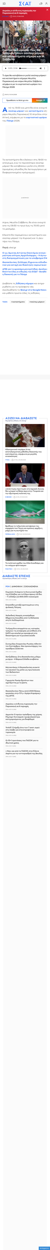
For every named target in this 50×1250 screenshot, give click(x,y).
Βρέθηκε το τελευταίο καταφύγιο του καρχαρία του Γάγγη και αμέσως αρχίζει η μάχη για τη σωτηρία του (23, 528)
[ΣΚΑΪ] (25, 3)
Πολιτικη (8, 569)
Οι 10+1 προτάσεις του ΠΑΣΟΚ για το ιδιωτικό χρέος (22, 742)
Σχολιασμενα (31, 586)
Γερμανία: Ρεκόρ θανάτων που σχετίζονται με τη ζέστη (19, 682)
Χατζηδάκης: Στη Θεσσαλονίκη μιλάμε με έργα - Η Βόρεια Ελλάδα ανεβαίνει (23, 658)
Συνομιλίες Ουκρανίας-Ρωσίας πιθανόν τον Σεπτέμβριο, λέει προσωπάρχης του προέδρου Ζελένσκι (24, 646)
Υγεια (7, 460)
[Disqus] (25, 341)
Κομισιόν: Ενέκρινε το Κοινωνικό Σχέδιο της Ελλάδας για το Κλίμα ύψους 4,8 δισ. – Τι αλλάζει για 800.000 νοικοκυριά (24, 594)
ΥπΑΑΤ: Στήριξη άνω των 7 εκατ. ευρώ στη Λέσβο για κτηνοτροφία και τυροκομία (23, 730)
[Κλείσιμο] (47, 10)
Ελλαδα (5, 16)
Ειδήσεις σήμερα (25, 283)
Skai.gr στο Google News (33, 290)
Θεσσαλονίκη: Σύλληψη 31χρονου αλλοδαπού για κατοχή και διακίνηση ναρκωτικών (24, 263)
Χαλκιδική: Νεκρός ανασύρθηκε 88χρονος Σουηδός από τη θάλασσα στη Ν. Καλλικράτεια (22, 618)
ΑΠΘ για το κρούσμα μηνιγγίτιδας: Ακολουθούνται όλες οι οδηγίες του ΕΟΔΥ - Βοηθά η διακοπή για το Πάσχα (24, 271)
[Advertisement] (25, 398)
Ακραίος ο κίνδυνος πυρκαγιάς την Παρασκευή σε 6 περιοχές (19, 12)
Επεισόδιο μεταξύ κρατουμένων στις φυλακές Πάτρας (22, 606)
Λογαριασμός (46, 3)
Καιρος (41, 3)
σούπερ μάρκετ (16, 111)
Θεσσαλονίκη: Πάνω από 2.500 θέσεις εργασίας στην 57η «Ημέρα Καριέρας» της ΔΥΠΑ (23, 693)
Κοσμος (8, 497)
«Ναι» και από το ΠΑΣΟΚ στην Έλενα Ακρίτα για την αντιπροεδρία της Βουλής (24, 752)
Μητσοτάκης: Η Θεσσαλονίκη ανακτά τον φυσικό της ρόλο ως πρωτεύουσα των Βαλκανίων (23, 670)
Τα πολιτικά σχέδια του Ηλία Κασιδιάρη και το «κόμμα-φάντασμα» (24, 564)
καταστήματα (36, 111)
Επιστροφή (44, 1234)
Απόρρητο (44, 1248)
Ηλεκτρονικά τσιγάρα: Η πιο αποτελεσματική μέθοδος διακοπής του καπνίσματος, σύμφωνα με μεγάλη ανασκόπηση (23, 453)
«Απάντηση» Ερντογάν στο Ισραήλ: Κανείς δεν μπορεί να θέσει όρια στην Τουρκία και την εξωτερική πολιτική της (24, 491)
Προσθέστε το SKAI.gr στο (24, 100)
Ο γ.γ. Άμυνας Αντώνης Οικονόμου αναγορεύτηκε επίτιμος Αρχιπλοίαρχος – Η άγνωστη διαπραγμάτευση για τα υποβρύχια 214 (24, 255)
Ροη (8, 586)
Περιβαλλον (10, 534)
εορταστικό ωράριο (36, 117)
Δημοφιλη (17, 586)
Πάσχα (10, 121)
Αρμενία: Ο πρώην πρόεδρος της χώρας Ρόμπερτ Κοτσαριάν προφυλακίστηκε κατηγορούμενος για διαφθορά (24, 717)
